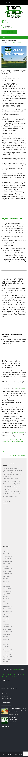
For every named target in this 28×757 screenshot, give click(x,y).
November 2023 (7, 586)
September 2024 (7, 573)
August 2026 (6, 551)
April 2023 (6, 604)
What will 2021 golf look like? (17, 455)
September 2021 (7, 631)
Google (16, 388)
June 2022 (6, 619)
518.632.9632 (16, 669)
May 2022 (5, 621)
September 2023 (7, 591)
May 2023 (5, 601)
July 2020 (5, 662)
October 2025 (7, 558)
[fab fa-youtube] (9, 3)
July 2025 (5, 566)
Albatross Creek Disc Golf (10, 496)
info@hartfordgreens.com (17, 432)
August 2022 (6, 614)
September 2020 (7, 657)
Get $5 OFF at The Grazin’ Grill (11, 494)
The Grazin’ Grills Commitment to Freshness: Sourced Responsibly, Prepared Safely (12, 470)
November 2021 (7, 626)
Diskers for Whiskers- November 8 (12, 481)
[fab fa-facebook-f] (2, 3)
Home (3, 686)
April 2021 (6, 644)
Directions (4, 693)
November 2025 (7, 556)
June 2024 (6, 581)
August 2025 (6, 563)
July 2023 (5, 596)
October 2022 (7, 609)
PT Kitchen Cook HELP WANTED (12, 491)
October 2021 (7, 629)
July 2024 (5, 579)
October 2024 (7, 571)
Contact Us (4, 696)
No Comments (17, 43)
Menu (4, 37)
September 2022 (7, 611)
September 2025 (7, 561)
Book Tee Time (9, 32)
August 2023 (6, 594)
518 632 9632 (8, 28)
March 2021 (6, 647)
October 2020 (7, 654)
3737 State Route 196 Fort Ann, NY (12, 675)
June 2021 (6, 639)
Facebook (23, 388)
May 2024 (5, 584)
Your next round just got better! (12, 484)
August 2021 (6, 634)
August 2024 (6, 576)
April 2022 (6, 624)
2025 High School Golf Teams (11, 486)
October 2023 (7, 589)
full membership (13, 440)
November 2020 (7, 652)
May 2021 (5, 641)
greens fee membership (16, 441)
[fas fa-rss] (12, 3)
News (3, 440)
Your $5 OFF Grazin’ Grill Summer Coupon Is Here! (17, 718)
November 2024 (7, 568)
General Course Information (9, 688)
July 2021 (5, 636)
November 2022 (7, 606)
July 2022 (5, 616)
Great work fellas (7, 452)
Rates (3, 691)
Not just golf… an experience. (11, 489)
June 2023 (6, 599)
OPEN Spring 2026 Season (10, 479)
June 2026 (6, 553)
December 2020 (7, 649)
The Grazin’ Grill (6, 698)
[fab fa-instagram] (6, 3)
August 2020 (6, 659)
